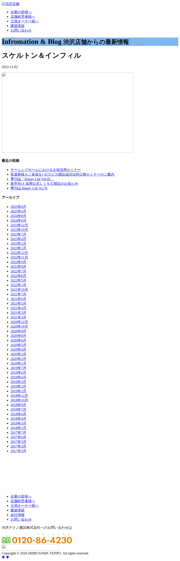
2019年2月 (18, 386)
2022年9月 (18, 262)
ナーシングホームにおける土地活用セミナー (46, 170)
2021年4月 (18, 308)
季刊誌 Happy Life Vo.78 (29, 188)
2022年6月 (18, 276)
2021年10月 (19, 289)
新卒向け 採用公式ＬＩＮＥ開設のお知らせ (44, 183)
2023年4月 (18, 239)
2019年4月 (18, 377)
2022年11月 (19, 257)
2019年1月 (18, 391)
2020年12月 (19, 322)
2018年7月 (18, 409)
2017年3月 (18, 451)
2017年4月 (18, 446)
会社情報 (18, 515)
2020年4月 (18, 349)
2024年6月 (18, 220)
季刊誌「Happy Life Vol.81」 (32, 179)
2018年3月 (18, 423)
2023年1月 (18, 248)
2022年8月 (18, 266)
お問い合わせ (21, 30)
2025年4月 (18, 211)
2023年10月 (19, 230)
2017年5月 (18, 442)
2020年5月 (18, 345)
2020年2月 (18, 359)
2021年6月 (18, 299)
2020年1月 (18, 363)
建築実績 (18, 26)
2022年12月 (19, 253)
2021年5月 (18, 303)
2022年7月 (18, 271)
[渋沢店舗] (10, 4)
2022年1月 (18, 285)
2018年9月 (18, 405)
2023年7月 (18, 234)
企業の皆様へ (21, 12)
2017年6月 (18, 437)
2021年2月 (18, 317)
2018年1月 (18, 428)
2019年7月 (18, 368)
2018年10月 (19, 400)
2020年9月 (18, 331)
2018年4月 (18, 419)
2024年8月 (18, 216)
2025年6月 (18, 207)
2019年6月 (18, 372)
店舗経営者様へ (23, 16)
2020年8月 (18, 336)
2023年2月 (18, 243)
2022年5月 (18, 280)
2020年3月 (18, 354)
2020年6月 (18, 340)
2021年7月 (18, 294)
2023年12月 (19, 225)
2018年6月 (18, 414)
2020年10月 (19, 326)
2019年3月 (18, 382)
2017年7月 (18, 432)
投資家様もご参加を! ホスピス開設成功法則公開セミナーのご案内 (62, 174)
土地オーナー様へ (25, 21)
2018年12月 (19, 395)
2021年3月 (18, 313)
